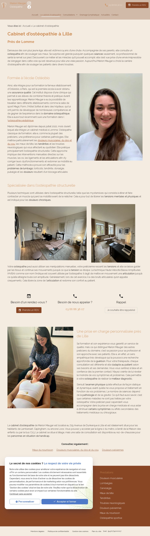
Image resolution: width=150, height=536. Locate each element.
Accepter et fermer (66, 501)
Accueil (35, 15)
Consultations (69, 15)
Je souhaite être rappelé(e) (121, 310)
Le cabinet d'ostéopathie (50, 15)
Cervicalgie (105, 488)
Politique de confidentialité (58, 531)
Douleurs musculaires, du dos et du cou (78, 450)
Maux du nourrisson (42, 450)
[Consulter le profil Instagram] (29, 3)
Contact (115, 15)
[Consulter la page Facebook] (29, 6)
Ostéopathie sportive (111, 518)
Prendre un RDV (137, 5)
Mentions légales (37, 531)
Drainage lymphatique (89, 15)
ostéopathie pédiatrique (21, 120)
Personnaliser (26, 501)
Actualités (105, 15)
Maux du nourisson (110, 513)
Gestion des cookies (80, 531)
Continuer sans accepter (21, 494)
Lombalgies (106, 483)
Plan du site (96, 531)
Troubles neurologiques (112, 503)
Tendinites (105, 498)
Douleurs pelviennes (113, 450)
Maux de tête (107, 493)
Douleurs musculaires (111, 478)
